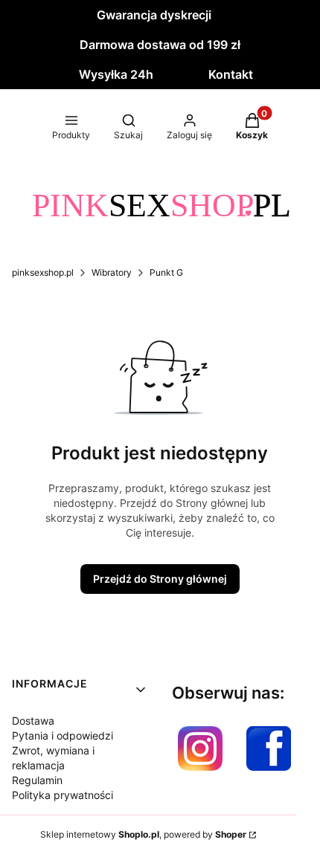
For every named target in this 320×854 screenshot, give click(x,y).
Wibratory (112, 272)
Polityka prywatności (62, 795)
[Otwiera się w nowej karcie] (200, 748)
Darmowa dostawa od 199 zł (160, 44)
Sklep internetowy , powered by (143, 834)
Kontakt (230, 74)
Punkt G (166, 272)
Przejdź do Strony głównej (160, 578)
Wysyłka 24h (116, 74)
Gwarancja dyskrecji (154, 14)
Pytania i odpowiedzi (62, 735)
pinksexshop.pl (43, 272)
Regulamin (37, 780)
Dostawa (33, 720)
